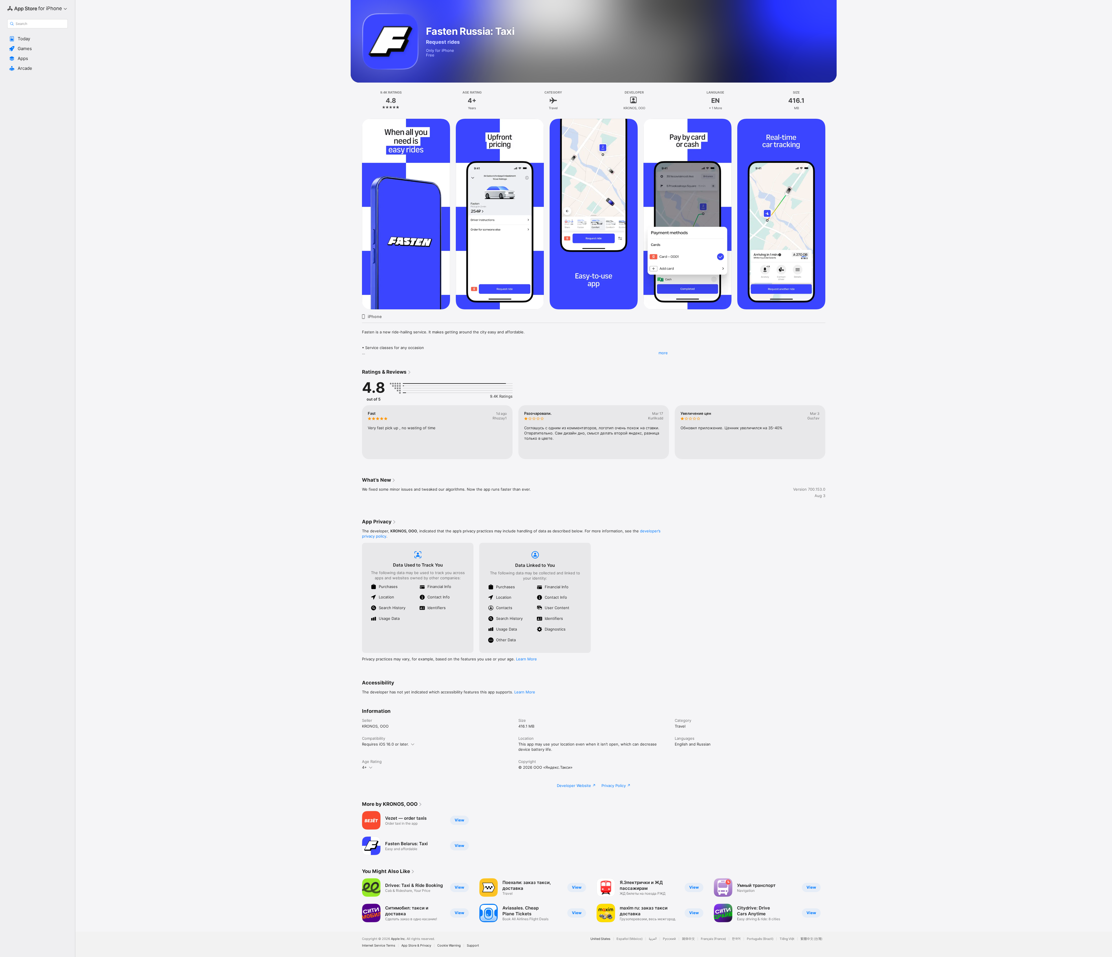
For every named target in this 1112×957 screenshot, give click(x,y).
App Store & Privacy (416, 945)
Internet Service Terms (378, 945)
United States (600, 938)
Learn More (526, 659)
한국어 (736, 938)
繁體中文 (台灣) (811, 938)
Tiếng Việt (787, 938)
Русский (669, 938)
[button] (37, 38)
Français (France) (713, 938)
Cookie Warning (449, 945)
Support (473, 945)
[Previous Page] (356, 432)
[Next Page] (831, 432)
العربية (653, 938)
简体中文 (688, 938)
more (663, 352)
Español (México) (630, 938)
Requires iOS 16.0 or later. (385, 744)
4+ (364, 767)
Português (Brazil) (760, 938)
